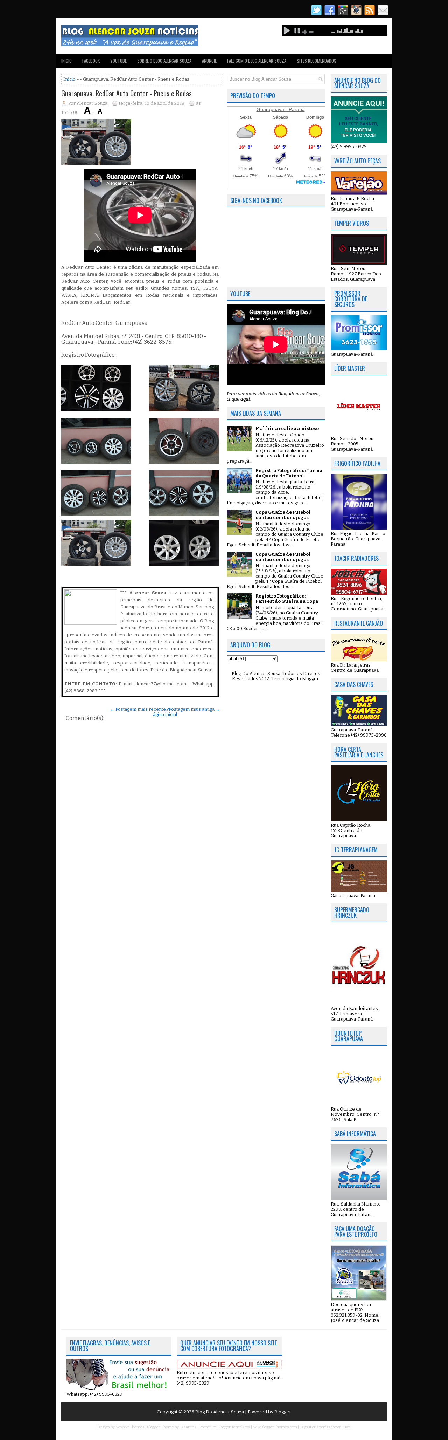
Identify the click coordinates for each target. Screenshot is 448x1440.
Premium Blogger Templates (225, 1427)
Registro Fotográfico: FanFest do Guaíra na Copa (286, 598)
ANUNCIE (209, 60)
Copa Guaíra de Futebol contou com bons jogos (283, 515)
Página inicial (165, 712)
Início (69, 79)
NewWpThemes (130, 1427)
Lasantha (188, 1427)
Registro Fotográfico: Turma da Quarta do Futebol (288, 473)
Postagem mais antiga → (194, 709)
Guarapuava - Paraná (281, 109)
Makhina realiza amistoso (287, 428)
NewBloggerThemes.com (275, 1427)
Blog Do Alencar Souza (220, 1411)
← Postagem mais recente (138, 709)
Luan (346, 1427)
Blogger (310, 678)
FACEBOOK (91, 60)
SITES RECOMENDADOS (316, 60)
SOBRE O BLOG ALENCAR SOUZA (164, 60)
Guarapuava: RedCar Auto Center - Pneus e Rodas (126, 93)
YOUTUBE (118, 60)
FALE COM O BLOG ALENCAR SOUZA (256, 60)
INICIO (66, 60)
